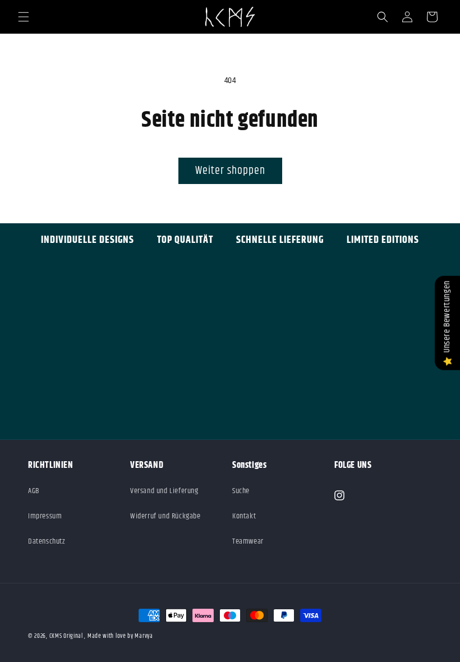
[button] (23, 16)
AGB (34, 491)
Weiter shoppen (230, 171)
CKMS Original (66, 636)
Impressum (45, 516)
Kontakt (244, 516)
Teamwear (248, 541)
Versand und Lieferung (164, 491)
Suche (241, 491)
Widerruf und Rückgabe (165, 516)
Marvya (144, 636)
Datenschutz (47, 541)
